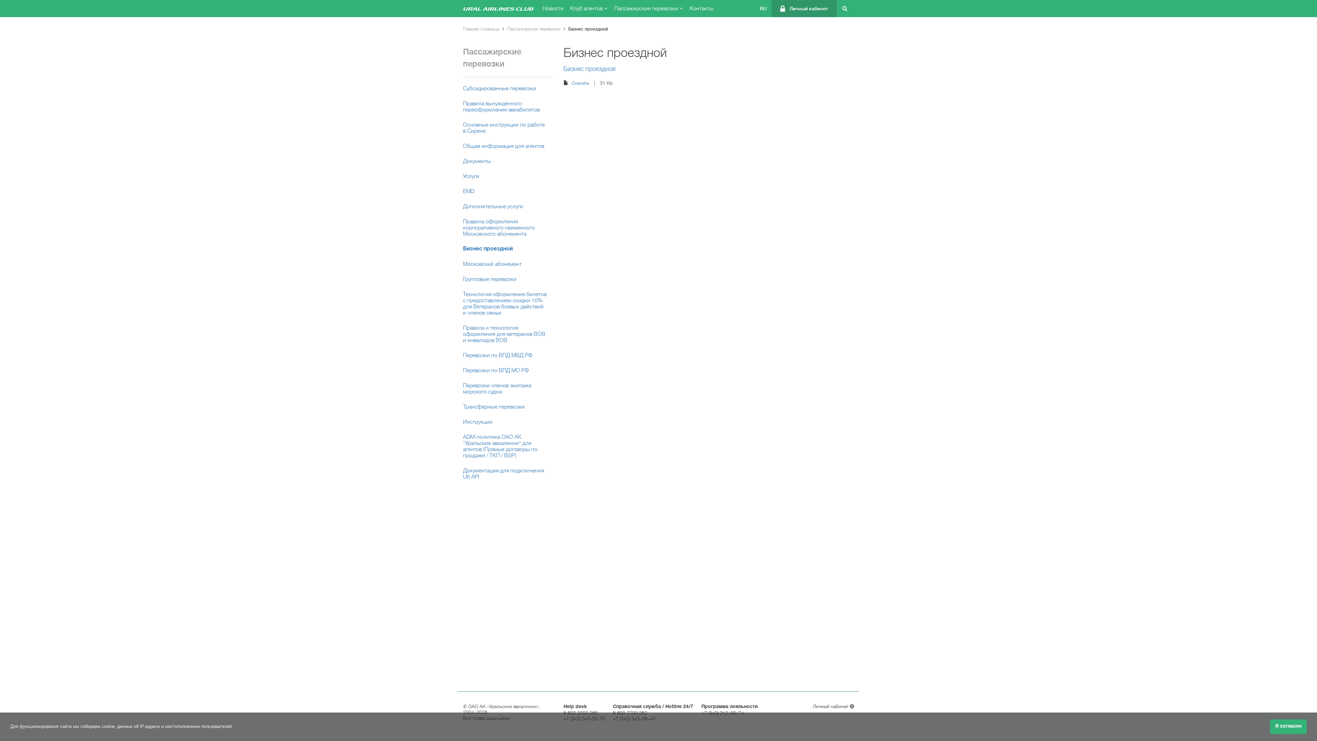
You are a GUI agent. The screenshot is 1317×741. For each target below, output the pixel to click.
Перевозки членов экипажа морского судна (497, 389)
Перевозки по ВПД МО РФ (496, 370)
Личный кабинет (809, 8)
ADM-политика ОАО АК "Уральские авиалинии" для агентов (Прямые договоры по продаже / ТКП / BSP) (500, 446)
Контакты (701, 8)
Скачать (580, 83)
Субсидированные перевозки (499, 88)
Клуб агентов (587, 8)
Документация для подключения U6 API (503, 474)
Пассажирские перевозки (646, 8)
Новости (553, 8)
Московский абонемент (492, 264)
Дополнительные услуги (493, 206)
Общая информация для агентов (503, 146)
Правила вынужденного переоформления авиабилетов (501, 107)
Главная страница (481, 29)
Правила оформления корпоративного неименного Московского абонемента (499, 228)
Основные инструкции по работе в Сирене (504, 128)
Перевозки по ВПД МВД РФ (497, 355)
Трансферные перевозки (494, 407)
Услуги (471, 176)
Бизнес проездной (588, 29)
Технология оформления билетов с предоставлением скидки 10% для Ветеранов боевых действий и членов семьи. (505, 303)
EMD (468, 191)
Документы (477, 161)
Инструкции (478, 422)
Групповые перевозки (490, 279)
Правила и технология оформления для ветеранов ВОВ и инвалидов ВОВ (504, 334)
